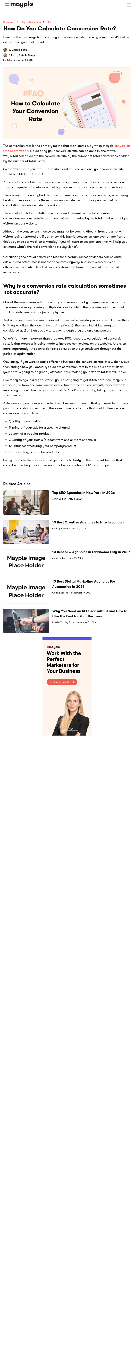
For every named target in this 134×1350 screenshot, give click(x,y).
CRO (49, 22)
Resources (9, 22)
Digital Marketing (31, 22)
